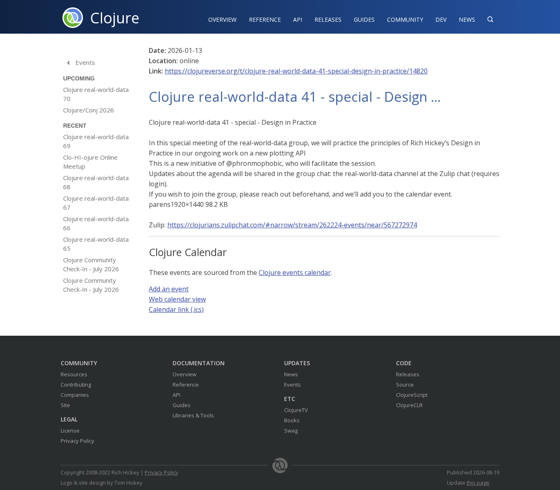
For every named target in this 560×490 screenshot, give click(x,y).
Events (80, 62)
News (467, 19)
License (70, 430)
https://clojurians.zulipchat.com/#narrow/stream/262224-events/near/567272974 (292, 224)
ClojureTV (296, 410)
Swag (291, 430)
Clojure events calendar (295, 272)
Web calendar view (177, 299)
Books (292, 420)
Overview (222, 19)
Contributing (76, 384)
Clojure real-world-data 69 (96, 141)
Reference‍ (265, 19)
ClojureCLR (409, 405)
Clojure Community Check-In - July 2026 (91, 264)
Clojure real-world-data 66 (96, 223)
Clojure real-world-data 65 (96, 243)
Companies (75, 394)
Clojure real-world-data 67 (96, 202)
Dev (440, 19)
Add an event (169, 288)
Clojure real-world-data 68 (96, 182)
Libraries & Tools (193, 415)
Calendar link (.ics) (176, 309)
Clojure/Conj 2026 (88, 110)
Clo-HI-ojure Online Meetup (90, 161)
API (297, 19)
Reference (186, 384)
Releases (327, 19)
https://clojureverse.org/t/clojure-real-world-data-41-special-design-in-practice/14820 (296, 71)
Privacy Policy (77, 440)
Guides (364, 19)
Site (65, 405)
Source (405, 384)
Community (405, 19)
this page (478, 482)
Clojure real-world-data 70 (96, 94)
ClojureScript (412, 394)
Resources (74, 374)
